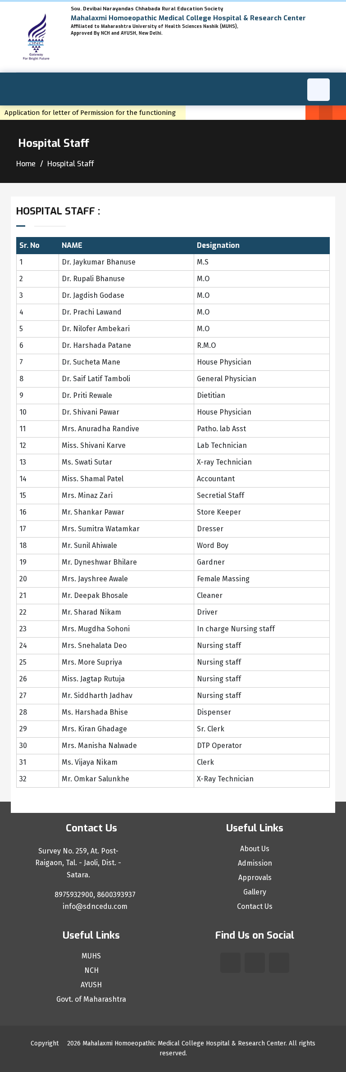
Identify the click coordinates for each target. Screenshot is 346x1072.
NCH (91, 970)
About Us (254, 849)
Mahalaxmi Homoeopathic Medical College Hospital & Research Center (184, 1043)
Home (26, 164)
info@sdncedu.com (94, 906)
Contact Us (255, 906)
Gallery (254, 892)
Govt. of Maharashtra (91, 999)
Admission (255, 863)
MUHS (91, 956)
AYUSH (91, 985)
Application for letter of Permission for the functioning (93, 113)
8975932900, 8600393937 (94, 894)
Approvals (255, 877)
